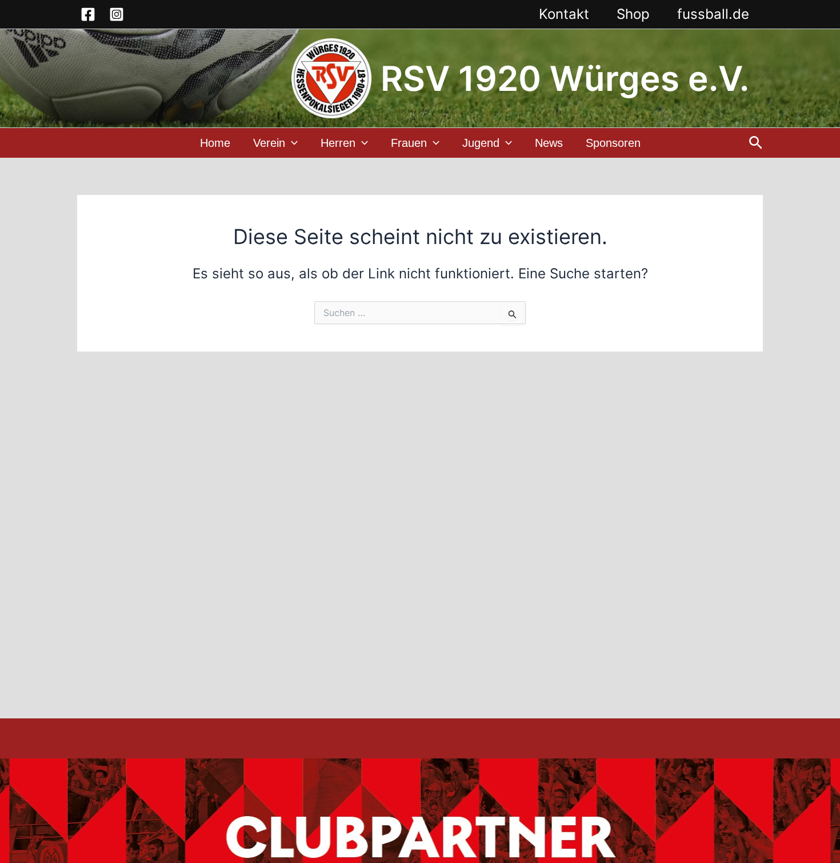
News (549, 143)
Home (215, 143)
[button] (291, 142)
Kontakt (564, 14)
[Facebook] (88, 14)
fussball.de (713, 14)
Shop (633, 14)
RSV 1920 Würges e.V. (565, 78)
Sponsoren (613, 143)
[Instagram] (116, 14)
